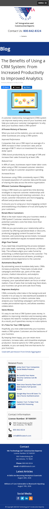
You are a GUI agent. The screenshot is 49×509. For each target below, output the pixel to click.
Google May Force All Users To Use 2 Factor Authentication (29, 394)
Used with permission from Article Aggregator (21, 352)
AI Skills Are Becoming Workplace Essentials (24, 475)
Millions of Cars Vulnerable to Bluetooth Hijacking (24, 484)
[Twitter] (22, 498)
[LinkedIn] (26, 498)
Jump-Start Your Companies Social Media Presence (28, 368)
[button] (42, 3)
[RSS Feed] (31, 498)
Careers (24, 36)
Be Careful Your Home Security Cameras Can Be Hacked (27, 377)
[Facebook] (18, 498)
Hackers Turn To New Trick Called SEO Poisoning (27, 403)
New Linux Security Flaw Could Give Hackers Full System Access (29, 386)
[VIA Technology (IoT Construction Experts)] (24, 14)
